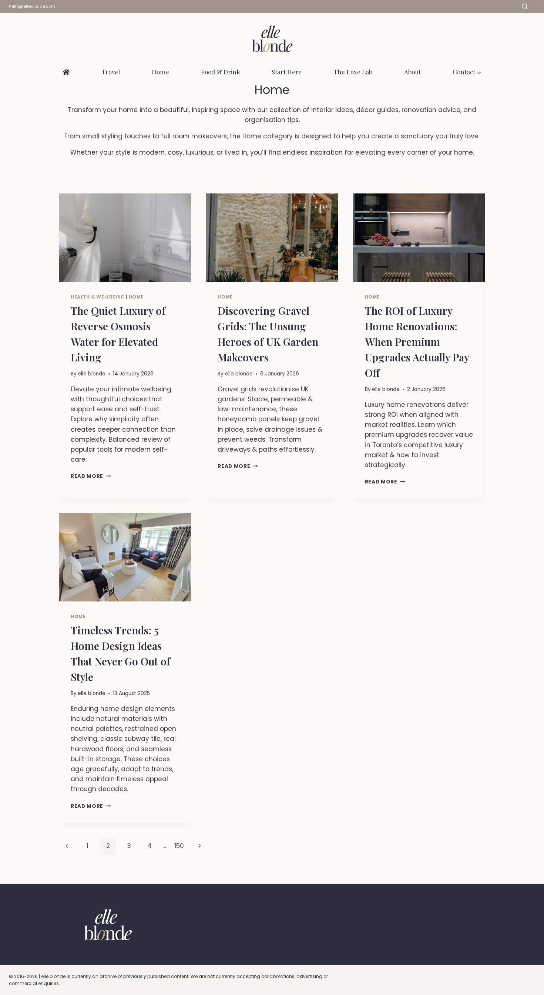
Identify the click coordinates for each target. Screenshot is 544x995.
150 (179, 845)
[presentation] (125, 237)
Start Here (287, 72)
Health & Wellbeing (98, 297)
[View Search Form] (524, 6)
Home (160, 72)
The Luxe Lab (352, 72)
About (412, 72)
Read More (91, 476)
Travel (110, 72)
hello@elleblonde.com (32, 6)
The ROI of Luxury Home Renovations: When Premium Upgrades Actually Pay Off (417, 342)
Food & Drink (220, 72)
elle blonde (91, 373)
